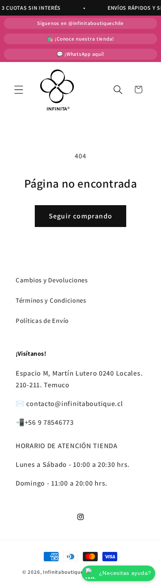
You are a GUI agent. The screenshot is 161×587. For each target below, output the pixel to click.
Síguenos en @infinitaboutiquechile (80, 23)
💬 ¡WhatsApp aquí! (80, 54)
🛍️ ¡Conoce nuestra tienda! (80, 38)
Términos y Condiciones (51, 300)
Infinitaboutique (63, 572)
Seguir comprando (80, 215)
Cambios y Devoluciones (52, 280)
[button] (19, 89)
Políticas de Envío (42, 320)
